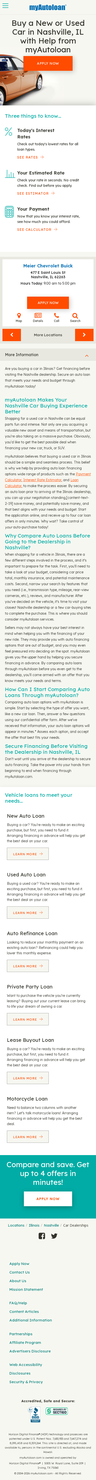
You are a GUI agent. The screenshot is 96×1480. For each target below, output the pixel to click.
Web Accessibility (25, 1364)
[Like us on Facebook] (42, 1236)
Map (19, 321)
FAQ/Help (18, 1303)
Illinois (34, 1225)
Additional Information (30, 1320)
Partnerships (20, 1334)
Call (56, 321)
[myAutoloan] (48, 1411)
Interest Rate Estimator (42, 480)
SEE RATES (27, 157)
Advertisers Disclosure (30, 1351)
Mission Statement (26, 1289)
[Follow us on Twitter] (54, 1236)
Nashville (51, 1225)
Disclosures (20, 1373)
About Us (17, 1280)
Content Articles (24, 1311)
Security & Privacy (26, 1381)
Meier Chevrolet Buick (48, 266)
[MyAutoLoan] (48, 7)
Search (75, 321)
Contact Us (19, 1272)
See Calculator (34, 229)
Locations (16, 1225)
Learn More (25, 854)
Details (38, 321)
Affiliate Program (25, 1342)
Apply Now (48, 63)
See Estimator (33, 193)
